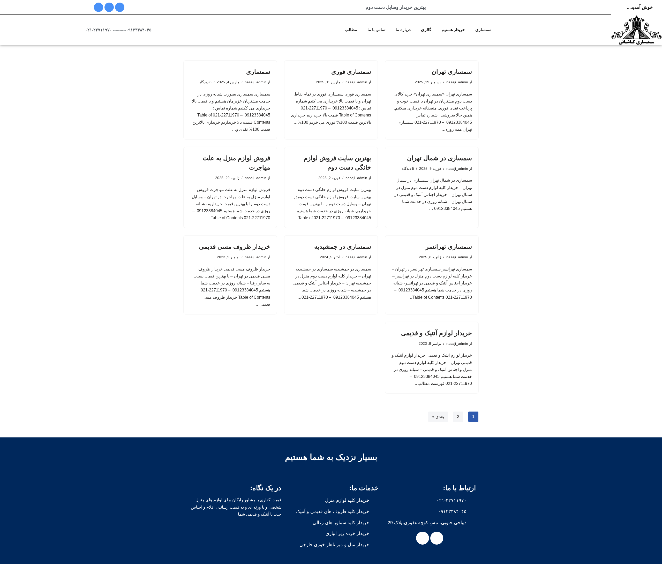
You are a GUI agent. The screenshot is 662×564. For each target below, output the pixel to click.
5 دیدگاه (408, 168)
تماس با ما (376, 29)
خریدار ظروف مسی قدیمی (234, 246)
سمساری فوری (351, 71)
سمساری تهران (452, 71)
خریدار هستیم (453, 29)
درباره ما (403, 29)
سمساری (483, 29)
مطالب (351, 29)
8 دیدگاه (205, 82)
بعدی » (438, 416)
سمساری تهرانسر (449, 246)
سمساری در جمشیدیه (342, 246)
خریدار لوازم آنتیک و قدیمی (436, 332)
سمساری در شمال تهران (439, 158)
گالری (426, 29)
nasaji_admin (457, 82)
